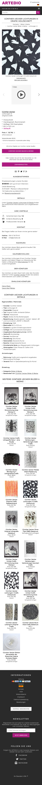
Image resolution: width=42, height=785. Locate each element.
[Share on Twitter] (21, 172)
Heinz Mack (6, 286)
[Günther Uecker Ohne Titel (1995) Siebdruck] (30, 519)
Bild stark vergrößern (21, 80)
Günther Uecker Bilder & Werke (17, 26)
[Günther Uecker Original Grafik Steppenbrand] (11, 489)
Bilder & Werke (25, 24)
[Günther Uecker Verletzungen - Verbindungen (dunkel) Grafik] (30, 549)
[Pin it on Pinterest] (18, 172)
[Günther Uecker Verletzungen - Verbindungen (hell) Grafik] (30, 427)
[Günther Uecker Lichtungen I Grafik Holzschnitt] (11, 580)
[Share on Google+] (26, 172)
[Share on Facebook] (23, 172)
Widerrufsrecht (21, 694)
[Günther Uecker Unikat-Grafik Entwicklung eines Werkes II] (30, 396)
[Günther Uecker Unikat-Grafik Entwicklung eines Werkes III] (30, 580)
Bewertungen (21, 702)
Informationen (23, 262)
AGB (21, 691)
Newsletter (21, 719)
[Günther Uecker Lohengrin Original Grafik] (11, 612)
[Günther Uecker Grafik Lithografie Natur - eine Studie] (11, 427)
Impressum (21, 697)
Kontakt (21, 689)
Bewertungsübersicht (12, 193)
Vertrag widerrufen (21, 709)
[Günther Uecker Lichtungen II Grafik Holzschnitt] (30, 489)
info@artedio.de (14, 238)
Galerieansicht (21, 78)
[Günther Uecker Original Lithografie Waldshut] (11, 519)
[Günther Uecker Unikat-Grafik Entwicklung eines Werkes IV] (11, 396)
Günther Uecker (8, 112)
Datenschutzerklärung (21, 699)
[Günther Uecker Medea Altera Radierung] (30, 459)
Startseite (16, 24)
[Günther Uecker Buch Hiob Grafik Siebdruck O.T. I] (30, 612)
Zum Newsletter (21, 164)
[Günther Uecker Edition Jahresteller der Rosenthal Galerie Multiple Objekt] (11, 642)
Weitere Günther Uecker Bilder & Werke (21, 380)
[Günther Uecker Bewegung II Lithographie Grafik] (11, 459)
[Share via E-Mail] (16, 172)
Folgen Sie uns (21, 746)
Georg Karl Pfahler (8, 288)
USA (25, 776)
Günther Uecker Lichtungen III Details (20, 203)
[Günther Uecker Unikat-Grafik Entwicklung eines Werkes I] (11, 549)
